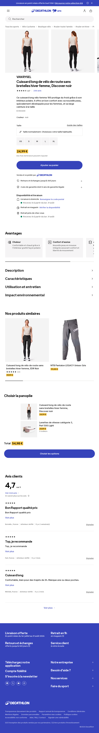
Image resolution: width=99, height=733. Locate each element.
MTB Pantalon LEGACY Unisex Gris (68, 365)
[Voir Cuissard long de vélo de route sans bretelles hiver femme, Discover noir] (29, 412)
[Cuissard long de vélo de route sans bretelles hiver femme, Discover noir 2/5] (73, 51)
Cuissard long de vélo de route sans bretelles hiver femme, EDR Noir (24, 367)
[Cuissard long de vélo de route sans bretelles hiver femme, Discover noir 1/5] (27, 51)
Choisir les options (49, 453)
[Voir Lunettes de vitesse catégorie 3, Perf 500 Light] (29, 429)
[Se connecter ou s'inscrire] (84, 11)
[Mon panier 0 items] (91, 11)
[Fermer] (92, 3)
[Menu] (8, 11)
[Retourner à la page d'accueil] (46, 10)
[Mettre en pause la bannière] (88, 3)
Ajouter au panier (49, 165)
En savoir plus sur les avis (16, 496)
